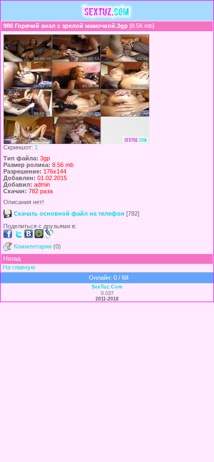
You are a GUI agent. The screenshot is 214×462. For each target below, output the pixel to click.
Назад (11, 258)
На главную (19, 267)
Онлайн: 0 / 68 (108, 277)
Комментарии (33, 246)
